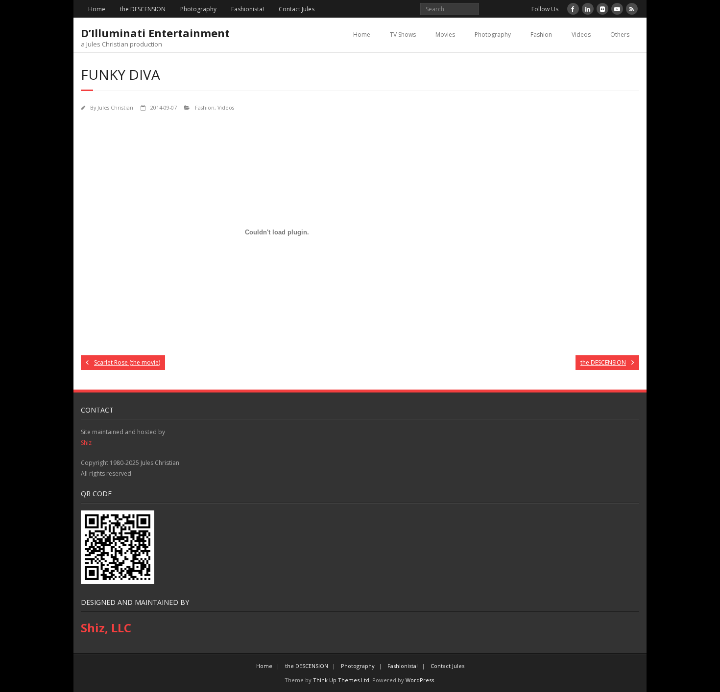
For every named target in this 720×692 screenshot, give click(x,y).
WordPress (420, 680)
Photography (198, 9)
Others (619, 34)
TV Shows (403, 34)
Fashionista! (247, 9)
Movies (445, 34)
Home (96, 9)
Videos (581, 34)
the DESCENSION (143, 9)
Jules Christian (115, 107)
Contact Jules (296, 9)
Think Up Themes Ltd (341, 680)
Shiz (86, 442)
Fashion (541, 34)
